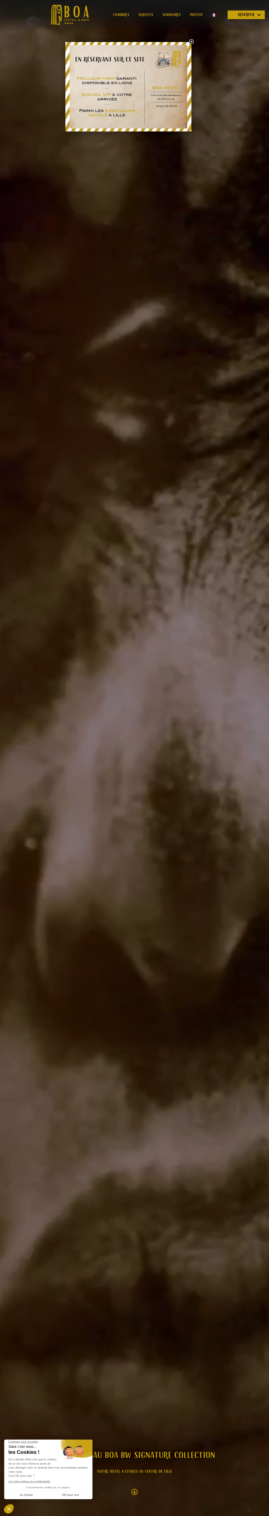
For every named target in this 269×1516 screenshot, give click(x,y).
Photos (196, 15)
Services (145, 15)
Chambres (121, 15)
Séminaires (171, 15)
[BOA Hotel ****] (70, 14)
